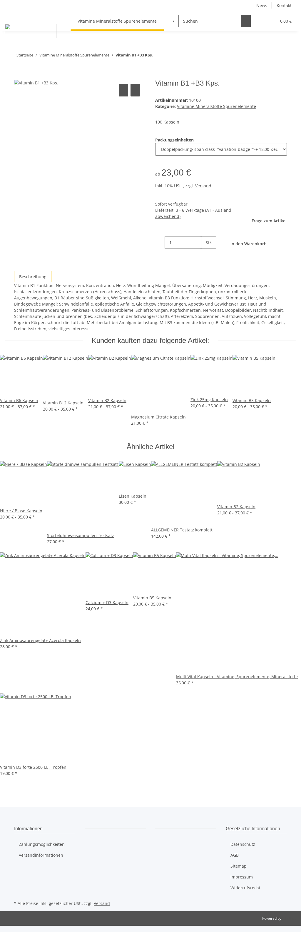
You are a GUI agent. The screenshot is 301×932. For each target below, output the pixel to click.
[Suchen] (246, 21)
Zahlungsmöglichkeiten (42, 844)
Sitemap (238, 866)
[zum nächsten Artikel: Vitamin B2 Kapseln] (157, 56)
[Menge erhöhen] (205, 255)
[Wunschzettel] (269, 21)
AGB (234, 855)
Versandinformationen (41, 855)
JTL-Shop (289, 918)
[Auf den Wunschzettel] (135, 90)
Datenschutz (242, 844)
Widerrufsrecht (245, 888)
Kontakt (284, 5)
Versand (203, 186)
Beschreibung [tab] (32, 276)
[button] (260, 21)
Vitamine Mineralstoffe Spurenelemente (216, 106)
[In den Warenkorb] (19, 76)
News (261, 5)
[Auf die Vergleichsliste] (123, 90)
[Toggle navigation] (12, 16)
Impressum (241, 877)
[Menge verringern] (160, 242)
